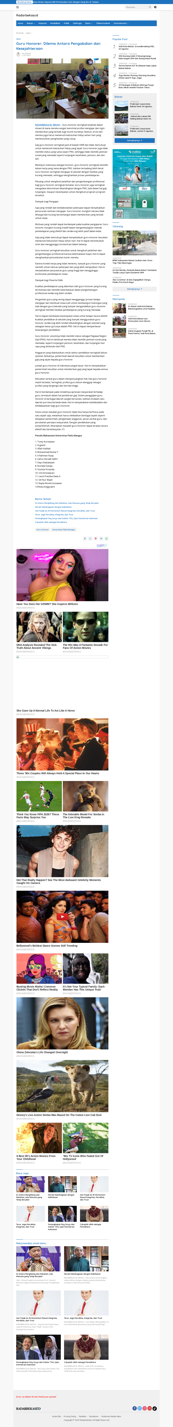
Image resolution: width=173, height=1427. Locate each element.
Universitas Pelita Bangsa (63, 529)
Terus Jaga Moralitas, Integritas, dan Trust (54, 514)
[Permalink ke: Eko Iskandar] (18, 54)
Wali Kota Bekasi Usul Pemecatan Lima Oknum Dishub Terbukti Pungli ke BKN (141, 319)
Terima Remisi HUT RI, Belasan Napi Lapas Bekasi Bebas (138, 67)
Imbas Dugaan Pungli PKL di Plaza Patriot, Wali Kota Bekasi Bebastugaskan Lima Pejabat (142, 332)
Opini (18, 39)
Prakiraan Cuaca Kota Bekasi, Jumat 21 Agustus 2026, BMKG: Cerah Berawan (141, 129)
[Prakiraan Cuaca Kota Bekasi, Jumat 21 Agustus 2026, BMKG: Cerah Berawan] (121, 131)
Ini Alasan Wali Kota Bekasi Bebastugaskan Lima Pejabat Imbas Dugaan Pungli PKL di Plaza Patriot (141, 307)
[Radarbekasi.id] (28, 1408)
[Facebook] (134, 1408)
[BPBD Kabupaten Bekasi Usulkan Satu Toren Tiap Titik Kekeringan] (135, 242)
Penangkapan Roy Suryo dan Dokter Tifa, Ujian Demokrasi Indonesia (66, 518)
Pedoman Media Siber (111, 1416)
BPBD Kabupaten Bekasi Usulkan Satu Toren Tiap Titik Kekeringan (132, 261)
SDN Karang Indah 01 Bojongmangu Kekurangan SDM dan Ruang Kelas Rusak (137, 57)
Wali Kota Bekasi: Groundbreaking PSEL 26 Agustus (136, 47)
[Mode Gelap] (155, 7)
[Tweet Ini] (90, 539)
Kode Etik (56, 1416)
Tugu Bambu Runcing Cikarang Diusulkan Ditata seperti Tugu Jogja (137, 76)
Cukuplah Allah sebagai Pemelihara (51, 522)
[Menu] (18, 7)
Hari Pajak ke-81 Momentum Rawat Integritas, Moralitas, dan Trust (65, 511)
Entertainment (120, 23)
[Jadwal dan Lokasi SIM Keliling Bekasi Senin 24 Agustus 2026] (121, 118)
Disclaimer (94, 1416)
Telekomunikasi (103, 23)
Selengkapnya (133, 140)
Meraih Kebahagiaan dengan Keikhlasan (53, 507)
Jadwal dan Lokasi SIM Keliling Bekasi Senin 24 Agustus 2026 (140, 117)
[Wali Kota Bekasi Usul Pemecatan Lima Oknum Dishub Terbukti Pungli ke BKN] (119, 321)
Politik (66, 23)
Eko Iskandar (26, 53)
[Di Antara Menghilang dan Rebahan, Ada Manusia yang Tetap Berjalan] (30, 1184)
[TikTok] (154, 1408)
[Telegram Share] (101, 539)
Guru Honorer (42, 529)
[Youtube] (149, 1408)
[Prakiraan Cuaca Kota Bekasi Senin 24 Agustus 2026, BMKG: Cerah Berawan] (121, 106)
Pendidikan (55, 23)
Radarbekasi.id (27, 15)
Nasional (42, 23)
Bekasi (30, 23)
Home (20, 23)
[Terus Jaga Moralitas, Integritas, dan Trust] (30, 1214)
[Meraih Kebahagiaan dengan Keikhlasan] (62, 1184)
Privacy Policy (70, 1416)
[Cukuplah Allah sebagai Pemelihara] (94, 1214)
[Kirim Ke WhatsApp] (106, 539)
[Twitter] (139, 1408)
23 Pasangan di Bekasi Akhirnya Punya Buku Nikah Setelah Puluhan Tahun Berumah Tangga (136, 86)
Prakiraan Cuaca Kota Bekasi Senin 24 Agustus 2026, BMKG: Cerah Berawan (141, 105)
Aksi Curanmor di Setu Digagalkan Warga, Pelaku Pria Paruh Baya (132, 281)
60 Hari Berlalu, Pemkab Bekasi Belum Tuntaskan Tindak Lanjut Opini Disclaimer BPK (135, 271)
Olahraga (77, 23)
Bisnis (87, 23)
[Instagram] (144, 1408)
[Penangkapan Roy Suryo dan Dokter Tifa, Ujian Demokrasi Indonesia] (62, 1214)
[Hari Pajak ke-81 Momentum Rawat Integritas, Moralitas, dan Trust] (94, 1184)
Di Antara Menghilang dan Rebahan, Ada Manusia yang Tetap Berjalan (67, 503)
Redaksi (82, 1416)
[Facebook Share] (85, 539)
